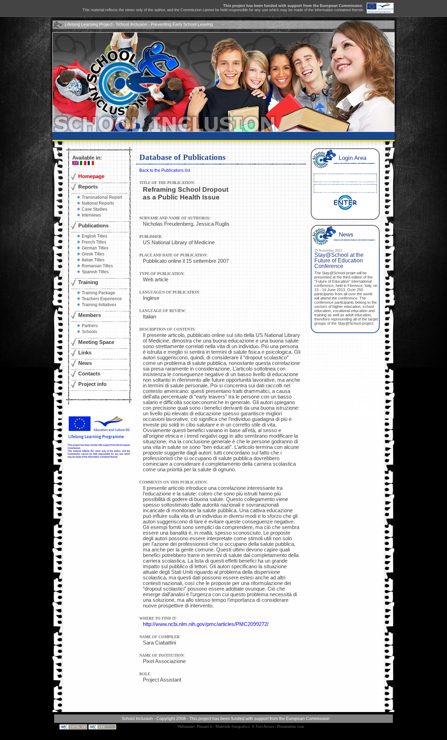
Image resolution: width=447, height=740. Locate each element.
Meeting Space (96, 342)
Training (88, 282)
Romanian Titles (97, 265)
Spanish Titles (95, 271)
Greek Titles (93, 254)
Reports (88, 187)
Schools (89, 331)
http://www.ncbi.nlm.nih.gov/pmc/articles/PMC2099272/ (206, 624)
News (85, 363)
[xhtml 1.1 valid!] (73, 726)
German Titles (95, 248)
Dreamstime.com (290, 726)
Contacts (89, 373)
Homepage (91, 176)
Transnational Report (102, 197)
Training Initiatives (99, 304)
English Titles (94, 236)
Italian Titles (93, 260)
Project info (92, 384)
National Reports (98, 203)
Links (84, 352)
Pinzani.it (204, 726)
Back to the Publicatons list (164, 170)
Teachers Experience (102, 298)
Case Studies (94, 209)
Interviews (91, 215)
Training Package (98, 292)
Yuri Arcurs (265, 726)
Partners (90, 325)
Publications (93, 225)
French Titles (94, 242)
